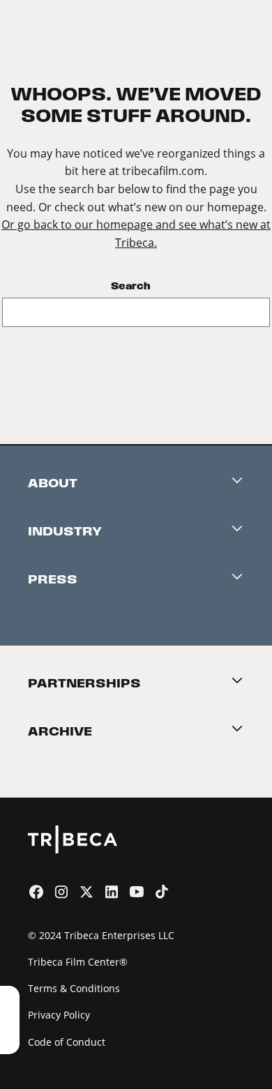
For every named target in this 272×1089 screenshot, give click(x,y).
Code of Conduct (66, 1042)
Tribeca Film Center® (78, 961)
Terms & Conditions (74, 988)
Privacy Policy (59, 1014)
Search (131, 286)
